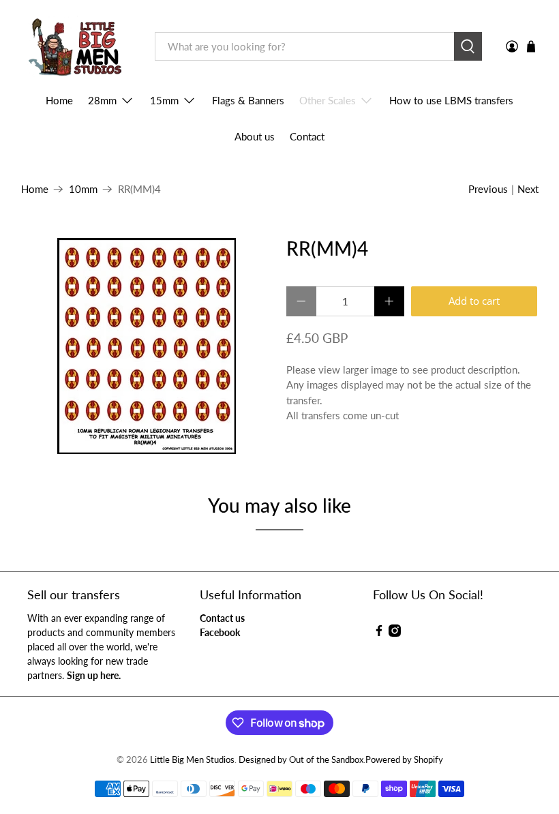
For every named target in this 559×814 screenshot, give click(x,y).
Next (528, 189)
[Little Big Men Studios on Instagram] (395, 633)
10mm (83, 189)
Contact (307, 136)
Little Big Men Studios (192, 760)
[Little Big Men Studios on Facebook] (379, 633)
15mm (164, 100)
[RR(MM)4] (147, 346)
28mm (102, 100)
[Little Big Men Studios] (78, 47)
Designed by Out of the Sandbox (301, 760)
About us (255, 136)
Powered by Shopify (404, 760)
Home (59, 100)
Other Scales (327, 100)
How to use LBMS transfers (451, 100)
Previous (488, 189)
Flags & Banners (248, 100)
